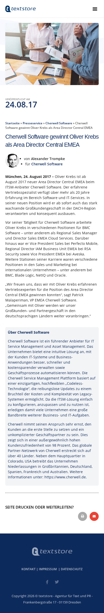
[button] (95, 9)
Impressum (48, 569)
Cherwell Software (58, 123)
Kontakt (28, 569)
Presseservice (32, 123)
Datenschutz (72, 569)
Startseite (12, 123)
